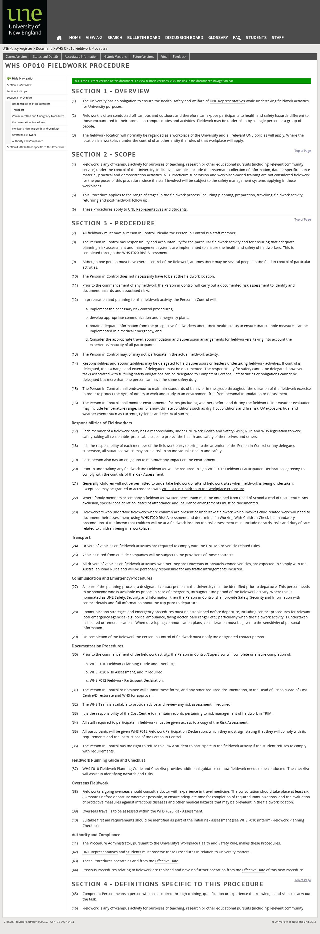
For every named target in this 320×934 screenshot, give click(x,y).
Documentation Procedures (28, 122)
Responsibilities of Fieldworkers (31, 104)
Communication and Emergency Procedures (38, 116)
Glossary (218, 37)
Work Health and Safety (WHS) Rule (223, 431)
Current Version (16, 57)
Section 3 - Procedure (19, 97)
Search (115, 37)
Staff (278, 37)
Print (163, 57)
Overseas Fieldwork (24, 135)
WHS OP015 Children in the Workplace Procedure (203, 488)
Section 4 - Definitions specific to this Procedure (35, 147)
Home (59, 39)
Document (44, 48)
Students (256, 37)
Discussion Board (184, 37)
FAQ (237, 37)
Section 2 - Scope (17, 91)
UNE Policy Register (17, 48)
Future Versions (143, 57)
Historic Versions (115, 57)
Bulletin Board (143, 37)
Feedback (179, 57)
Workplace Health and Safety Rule (208, 843)
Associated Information (81, 57)
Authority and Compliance (27, 141)
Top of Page (302, 151)
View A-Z (94, 37)
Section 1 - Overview (19, 85)
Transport (18, 110)
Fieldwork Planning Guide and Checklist (35, 128)
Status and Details (45, 57)
